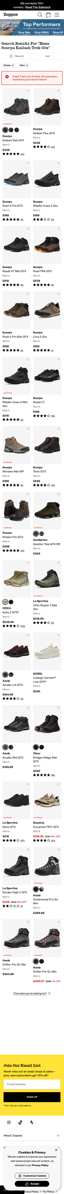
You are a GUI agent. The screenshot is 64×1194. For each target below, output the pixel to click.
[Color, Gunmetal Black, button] (41, 747)
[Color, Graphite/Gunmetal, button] (41, 961)
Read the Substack (37, 7)
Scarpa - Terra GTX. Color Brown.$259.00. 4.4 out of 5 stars (47, 456)
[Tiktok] (20, 1122)
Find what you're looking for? (30, 993)
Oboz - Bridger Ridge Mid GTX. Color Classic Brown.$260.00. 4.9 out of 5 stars (47, 741)
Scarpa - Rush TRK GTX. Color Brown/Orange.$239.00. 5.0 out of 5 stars (47, 256)
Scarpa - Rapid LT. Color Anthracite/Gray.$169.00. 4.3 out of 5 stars (47, 389)
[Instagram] (9, 1122)
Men (22, 65)
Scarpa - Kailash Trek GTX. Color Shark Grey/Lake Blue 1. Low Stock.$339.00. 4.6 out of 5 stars (16, 122)
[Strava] (32, 1122)
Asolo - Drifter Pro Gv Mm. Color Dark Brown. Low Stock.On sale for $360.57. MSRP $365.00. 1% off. (47, 951)
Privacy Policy (40, 1165)
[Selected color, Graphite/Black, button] (5, 747)
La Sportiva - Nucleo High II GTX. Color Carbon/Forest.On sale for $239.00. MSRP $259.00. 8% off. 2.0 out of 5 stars (16, 881)
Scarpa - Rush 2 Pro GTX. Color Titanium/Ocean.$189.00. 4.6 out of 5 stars (16, 190)
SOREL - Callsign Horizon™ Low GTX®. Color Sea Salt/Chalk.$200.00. (47, 666)
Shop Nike (24, 32)
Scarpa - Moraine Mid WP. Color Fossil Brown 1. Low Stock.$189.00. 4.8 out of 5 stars (16, 456)
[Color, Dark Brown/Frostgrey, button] (11, 747)
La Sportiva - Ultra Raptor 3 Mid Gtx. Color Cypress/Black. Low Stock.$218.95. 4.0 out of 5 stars (47, 594)
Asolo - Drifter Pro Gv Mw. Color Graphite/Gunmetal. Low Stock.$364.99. (16, 951)
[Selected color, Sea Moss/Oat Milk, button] (5, 602)
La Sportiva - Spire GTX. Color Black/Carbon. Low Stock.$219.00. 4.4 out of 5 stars (16, 812)
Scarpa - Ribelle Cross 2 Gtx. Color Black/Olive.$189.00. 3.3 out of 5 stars (47, 190)
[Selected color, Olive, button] (36, 534)
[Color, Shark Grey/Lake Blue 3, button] (17, 130)
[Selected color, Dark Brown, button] (36, 961)
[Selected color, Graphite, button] (36, 889)
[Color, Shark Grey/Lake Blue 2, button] (11, 130)
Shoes (7, 65)
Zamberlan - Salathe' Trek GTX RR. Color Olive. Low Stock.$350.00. (47, 524)
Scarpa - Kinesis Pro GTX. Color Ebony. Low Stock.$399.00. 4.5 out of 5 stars (16, 524)
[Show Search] (39, 14)
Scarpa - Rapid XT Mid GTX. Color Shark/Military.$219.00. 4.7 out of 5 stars (16, 256)
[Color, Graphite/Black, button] (11, 675)
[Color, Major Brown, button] (41, 889)
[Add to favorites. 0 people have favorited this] (28, 91)
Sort (48, 56)
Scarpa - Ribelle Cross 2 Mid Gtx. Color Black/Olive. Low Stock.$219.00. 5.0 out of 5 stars (16, 389)
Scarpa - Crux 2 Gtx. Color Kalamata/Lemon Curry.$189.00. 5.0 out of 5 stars (47, 321)
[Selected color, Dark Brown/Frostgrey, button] (5, 675)
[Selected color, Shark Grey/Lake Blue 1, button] (5, 130)
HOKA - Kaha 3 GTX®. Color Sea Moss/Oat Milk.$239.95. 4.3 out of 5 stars (16, 594)
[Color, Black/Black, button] (11, 602)
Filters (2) (19, 56)
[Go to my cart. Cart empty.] (48, 14)
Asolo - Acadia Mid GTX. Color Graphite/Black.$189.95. (16, 741)
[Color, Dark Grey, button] (41, 534)
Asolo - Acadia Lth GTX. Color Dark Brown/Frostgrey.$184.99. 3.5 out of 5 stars (16, 666)
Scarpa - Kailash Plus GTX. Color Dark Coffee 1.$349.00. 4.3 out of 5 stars (47, 122)
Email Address (16, 1084)
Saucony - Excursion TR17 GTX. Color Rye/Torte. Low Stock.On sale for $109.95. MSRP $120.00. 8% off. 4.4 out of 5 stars (47, 812)
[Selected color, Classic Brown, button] (36, 747)
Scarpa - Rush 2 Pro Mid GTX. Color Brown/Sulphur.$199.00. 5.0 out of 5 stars (16, 321)
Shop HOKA (41, 32)
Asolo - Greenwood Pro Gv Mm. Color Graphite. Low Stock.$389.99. (47, 881)
